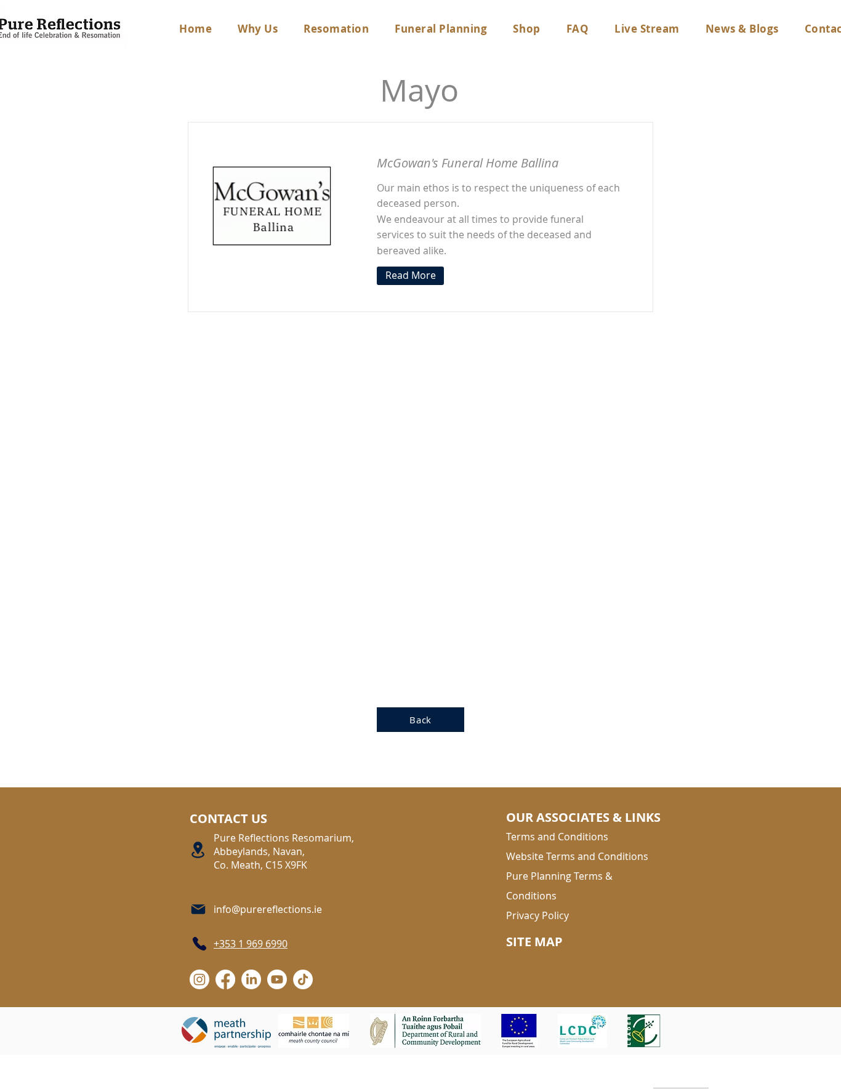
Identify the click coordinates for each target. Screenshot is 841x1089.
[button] (440, 28)
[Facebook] (225, 979)
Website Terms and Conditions (577, 856)
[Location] (198, 850)
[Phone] (198, 943)
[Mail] (199, 909)
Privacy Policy (537, 915)
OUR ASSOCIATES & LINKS (583, 817)
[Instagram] (199, 979)
